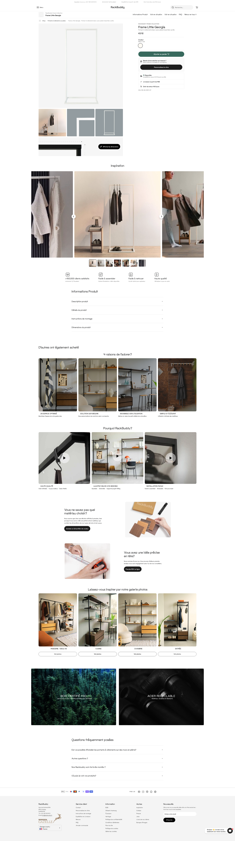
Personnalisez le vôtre (161, 67)
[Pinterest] (147, 791)
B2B (106, 807)
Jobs (138, 816)
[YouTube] (151, 791)
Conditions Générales (112, 822)
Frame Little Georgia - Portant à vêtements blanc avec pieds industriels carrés (91, 20)
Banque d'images (141, 822)
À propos (108, 813)
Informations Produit (140, 14)
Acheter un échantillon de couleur (77, 528)
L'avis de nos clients (142, 819)
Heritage (108, 816)
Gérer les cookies (111, 831)
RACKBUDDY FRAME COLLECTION (148, 24)
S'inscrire (169, 820)
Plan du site (109, 825)
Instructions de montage (83, 813)
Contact (78, 807)
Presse (138, 813)
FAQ (180, 14)
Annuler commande (82, 825)
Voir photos (57, 654)
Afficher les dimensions (110, 147)
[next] (161, 216)
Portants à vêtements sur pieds (57, 20)
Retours (78, 819)
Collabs (138, 810)
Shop (43, 20)
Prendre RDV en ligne (133, 569)
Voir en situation (156, 14)
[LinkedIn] (155, 791)
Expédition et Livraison (83, 816)
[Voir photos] (57, 625)
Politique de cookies (111, 828)
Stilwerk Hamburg (111, 810)
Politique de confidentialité (113, 819)
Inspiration (139, 807)
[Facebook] (139, 791)
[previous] (74, 216)
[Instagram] (143, 791)
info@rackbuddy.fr (47, 815)
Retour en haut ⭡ (190, 14)
